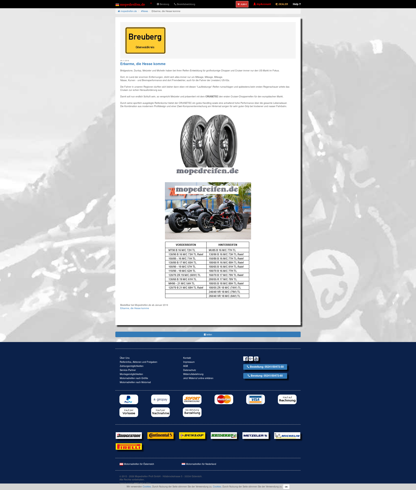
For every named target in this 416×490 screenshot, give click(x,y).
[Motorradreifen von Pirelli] (128, 446)
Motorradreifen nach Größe (134, 378)
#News (144, 11)
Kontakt (187, 357)
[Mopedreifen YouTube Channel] (256, 359)
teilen (209, 334)
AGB (185, 366)
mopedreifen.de (128, 11)
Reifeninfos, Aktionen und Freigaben (138, 361)
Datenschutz (189, 370)
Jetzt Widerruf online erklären (198, 378)
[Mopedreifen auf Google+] (251, 359)
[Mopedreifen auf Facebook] (245, 359)
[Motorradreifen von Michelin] (287, 435)
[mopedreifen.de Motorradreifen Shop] (133, 4)
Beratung (164, 4)
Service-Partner (128, 370)
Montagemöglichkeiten (131, 374)
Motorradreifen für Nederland (200, 464)
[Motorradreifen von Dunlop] (192, 435)
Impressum (189, 361)
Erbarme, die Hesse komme (134, 308)
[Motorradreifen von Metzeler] (255, 435)
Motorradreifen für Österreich (138, 464)
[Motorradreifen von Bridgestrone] (128, 435)
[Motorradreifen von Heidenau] (223, 435)
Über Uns (125, 357)
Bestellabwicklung (185, 4)
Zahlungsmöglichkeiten (131, 366)
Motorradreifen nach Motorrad (135, 382)
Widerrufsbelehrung (193, 374)
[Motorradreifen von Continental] (160, 435)
